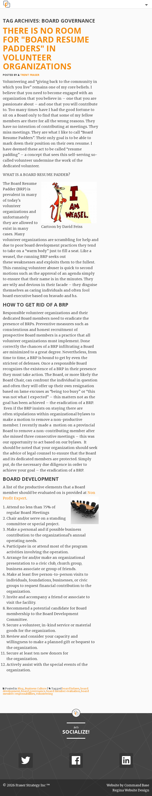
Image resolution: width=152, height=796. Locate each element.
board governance (33, 691)
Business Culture (36, 688)
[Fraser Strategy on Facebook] (76, 760)
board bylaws (70, 688)
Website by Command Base (128, 785)
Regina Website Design (131, 790)
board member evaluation (63, 691)
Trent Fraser (29, 75)
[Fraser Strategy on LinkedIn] (126, 760)
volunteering (44, 693)
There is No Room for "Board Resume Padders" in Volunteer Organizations (46, 48)
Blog (21, 688)
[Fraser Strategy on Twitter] (26, 760)
